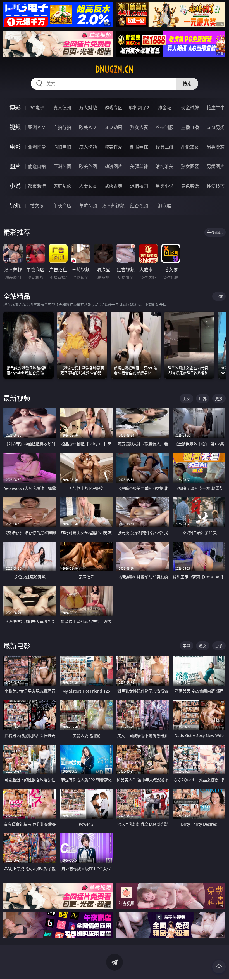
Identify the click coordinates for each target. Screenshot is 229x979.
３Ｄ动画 (113, 127)
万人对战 (88, 108)
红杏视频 (139, 206)
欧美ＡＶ (88, 127)
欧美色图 (88, 166)
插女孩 (37, 206)
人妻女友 (88, 186)
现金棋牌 (190, 108)
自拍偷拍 (62, 127)
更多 (219, 398)
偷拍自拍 (62, 147)
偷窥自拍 (37, 166)
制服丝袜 (139, 147)
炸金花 (164, 108)
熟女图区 (190, 166)
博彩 (15, 107)
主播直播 (190, 127)
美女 (186, 398)
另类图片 (216, 166)
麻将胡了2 (139, 108)
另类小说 (164, 186)
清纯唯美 (164, 166)
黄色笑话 (190, 186)
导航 (15, 205)
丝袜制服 (164, 127)
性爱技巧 (216, 186)
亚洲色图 (62, 166)
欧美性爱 (113, 147)
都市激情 (37, 186)
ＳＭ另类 (216, 127)
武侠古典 (113, 186)
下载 (219, 296)
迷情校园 (139, 186)
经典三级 (164, 147)
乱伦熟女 (190, 147)
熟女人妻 (139, 127)
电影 (15, 146)
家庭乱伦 (62, 186)
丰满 (186, 645)
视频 (15, 127)
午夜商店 (62, 206)
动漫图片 (113, 166)
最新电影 (16, 645)
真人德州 (62, 108)
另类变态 (216, 147)
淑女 (203, 645)
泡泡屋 (164, 206)
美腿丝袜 (139, 166)
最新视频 (16, 398)
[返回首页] (219, 966)
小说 (15, 186)
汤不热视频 (113, 206)
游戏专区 (113, 108)
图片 (15, 166)
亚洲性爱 (37, 147)
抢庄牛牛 (216, 108)
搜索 (187, 84)
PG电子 (36, 108)
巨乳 (203, 398)
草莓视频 (88, 206)
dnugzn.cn (114, 69)
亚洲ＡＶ (37, 127)
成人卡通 (88, 147)
